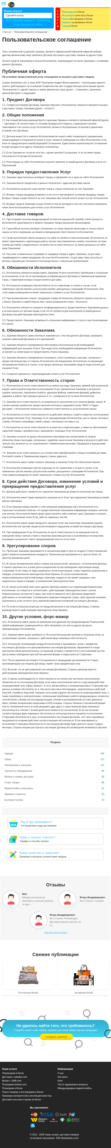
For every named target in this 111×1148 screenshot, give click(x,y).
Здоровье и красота (54, 794)
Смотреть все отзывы (55, 932)
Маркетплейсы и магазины (54, 788)
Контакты (63, 1077)
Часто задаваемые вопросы (73, 1084)
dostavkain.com (70, 1138)
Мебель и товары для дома (54, 776)
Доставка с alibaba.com (14, 1077)
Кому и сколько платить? (37, 837)
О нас (61, 1073)
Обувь (54, 759)
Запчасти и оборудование (54, 771)
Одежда (54, 753)
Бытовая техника (54, 800)
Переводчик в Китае (13, 1073)
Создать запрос (56, 1037)
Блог (60, 1080)
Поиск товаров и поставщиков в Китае (22, 1092)
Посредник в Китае (12, 1088)
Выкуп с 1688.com (11, 1080)
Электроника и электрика (54, 765)
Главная (6, 32)
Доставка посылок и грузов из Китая (21, 1099)
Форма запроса (13, 11)
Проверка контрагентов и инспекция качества (26, 1096)
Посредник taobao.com (14, 1084)
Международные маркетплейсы (75, 1088)
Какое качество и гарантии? (39, 852)
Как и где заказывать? (36, 821)
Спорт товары (54, 782)
